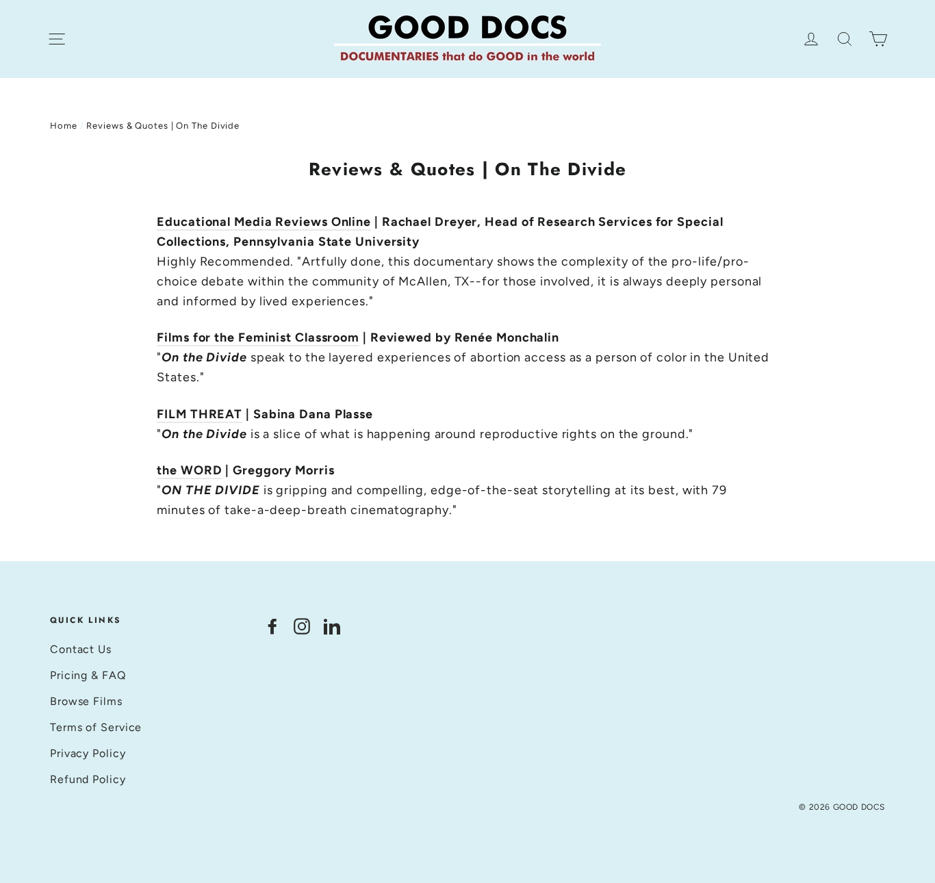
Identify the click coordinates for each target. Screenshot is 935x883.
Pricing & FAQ (88, 675)
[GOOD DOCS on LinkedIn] (332, 626)
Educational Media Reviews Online (264, 221)
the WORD (189, 470)
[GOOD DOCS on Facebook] (272, 626)
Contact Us (81, 649)
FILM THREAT (199, 414)
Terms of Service (96, 727)
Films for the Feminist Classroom (258, 337)
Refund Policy (88, 779)
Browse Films (86, 701)
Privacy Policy (88, 753)
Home (63, 125)
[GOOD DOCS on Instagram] (302, 626)
